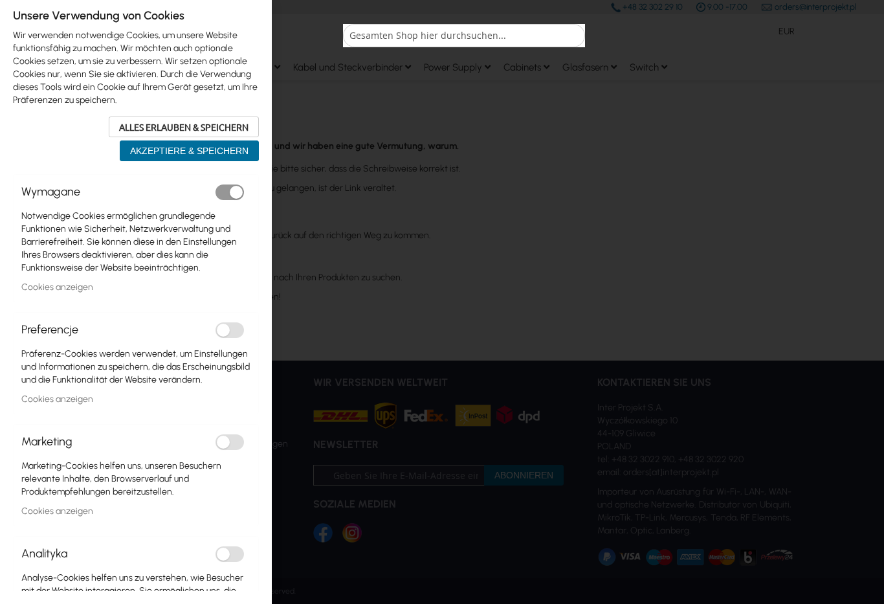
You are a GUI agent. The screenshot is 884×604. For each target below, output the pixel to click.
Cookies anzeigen (57, 287)
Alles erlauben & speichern (184, 127)
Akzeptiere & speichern (189, 151)
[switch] (229, 192)
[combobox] (464, 35)
